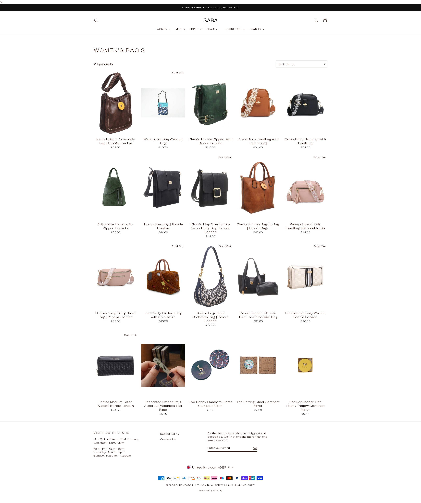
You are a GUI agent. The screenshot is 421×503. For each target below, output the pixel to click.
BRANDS (256, 29)
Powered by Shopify (210, 490)
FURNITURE (234, 29)
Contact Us (168, 439)
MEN (179, 29)
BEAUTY (212, 29)
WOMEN (162, 29)
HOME (194, 29)
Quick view (115, 131)
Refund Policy (169, 433)
